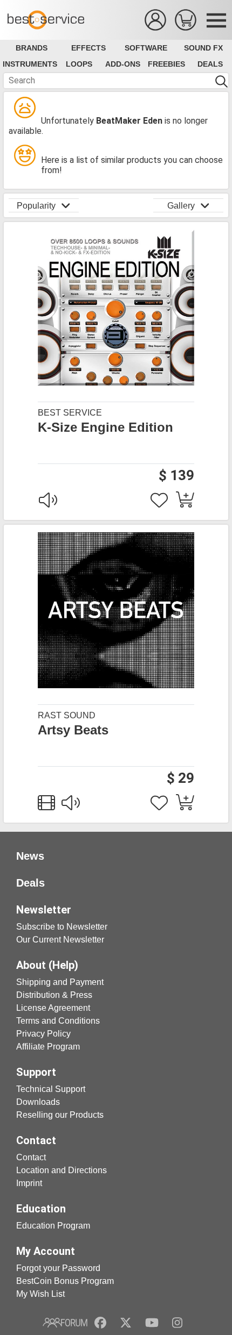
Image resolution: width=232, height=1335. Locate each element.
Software (146, 48)
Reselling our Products (60, 1114)
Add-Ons (122, 64)
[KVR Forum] (65, 1323)
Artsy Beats (73, 730)
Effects (88, 48)
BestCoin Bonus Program (65, 1281)
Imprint (29, 1183)
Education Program (53, 1225)
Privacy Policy (43, 1033)
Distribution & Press (54, 995)
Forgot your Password (58, 1268)
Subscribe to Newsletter (61, 926)
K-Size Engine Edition (105, 427)
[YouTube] (152, 1323)
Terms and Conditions (58, 1020)
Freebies (166, 64)
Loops (79, 64)
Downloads (38, 1101)
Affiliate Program (48, 1046)
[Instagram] (177, 1323)
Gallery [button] (181, 205)
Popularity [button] (36, 205)
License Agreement (53, 1007)
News (30, 856)
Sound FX (203, 48)
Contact (31, 1157)
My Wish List (40, 1293)
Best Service (70, 412)
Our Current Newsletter (60, 939)
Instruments (30, 64)
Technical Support (50, 1089)
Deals (210, 64)
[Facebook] (100, 1323)
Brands (31, 48)
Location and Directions (61, 1170)
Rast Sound (66, 715)
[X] (126, 1323)
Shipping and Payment (60, 982)
